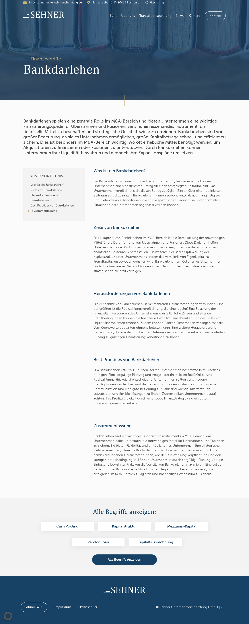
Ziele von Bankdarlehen (46, 190)
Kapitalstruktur (124, 526)
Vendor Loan (98, 542)
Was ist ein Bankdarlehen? (48, 184)
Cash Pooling (67, 526)
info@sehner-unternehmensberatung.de (55, 2)
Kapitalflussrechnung (155, 542)
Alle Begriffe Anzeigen (124, 560)
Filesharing (157, 2)
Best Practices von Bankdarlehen (52, 205)
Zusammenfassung (44, 210)
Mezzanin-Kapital (181, 526)
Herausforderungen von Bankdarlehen (46, 198)
